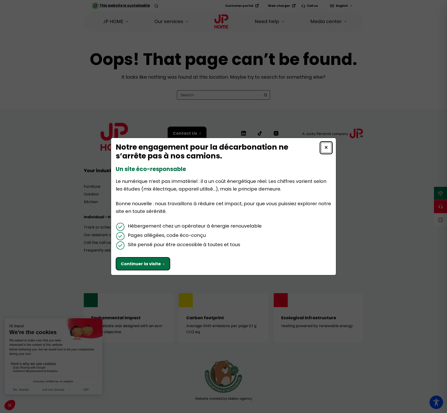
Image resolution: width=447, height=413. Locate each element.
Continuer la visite (141, 264)
